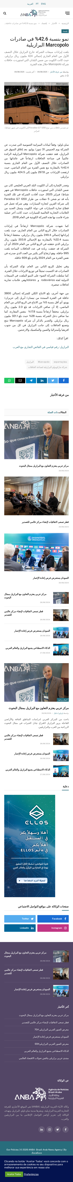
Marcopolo (44, 362)
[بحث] (5, 13)
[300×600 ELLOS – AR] (36, 846)
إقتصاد (65, 31)
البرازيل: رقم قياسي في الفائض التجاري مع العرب (41, 347)
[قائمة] (67, 13)
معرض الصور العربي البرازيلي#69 (52, 1043)
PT (37, 4)
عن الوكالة (63, 1080)
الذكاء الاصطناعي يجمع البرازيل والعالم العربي (27, 648)
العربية (30, 4)
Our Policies (12, 1149)
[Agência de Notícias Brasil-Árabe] (35, 13)
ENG (43, 4)
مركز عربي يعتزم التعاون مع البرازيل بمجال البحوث (44, 465)
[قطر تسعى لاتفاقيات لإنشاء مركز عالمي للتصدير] (36, 496)
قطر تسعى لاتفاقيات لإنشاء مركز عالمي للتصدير (45, 522)
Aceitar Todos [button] (14, 1174)
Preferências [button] (31, 1174)
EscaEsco (37, 1153)
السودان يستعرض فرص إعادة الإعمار (51, 578)
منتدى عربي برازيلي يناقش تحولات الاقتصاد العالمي (44, 1058)
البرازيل (30, 362)
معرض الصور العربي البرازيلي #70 (51, 1029)
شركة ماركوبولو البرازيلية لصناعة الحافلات (47, 367)
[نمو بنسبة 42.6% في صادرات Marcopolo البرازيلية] (36, 103)
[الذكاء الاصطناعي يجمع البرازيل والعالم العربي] (61, 649)
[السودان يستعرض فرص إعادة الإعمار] (36, 552)
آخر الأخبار (63, 1006)
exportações (60, 362)
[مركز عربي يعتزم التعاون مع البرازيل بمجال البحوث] (36, 440)
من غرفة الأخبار (56, 72)
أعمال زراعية (62, 700)
